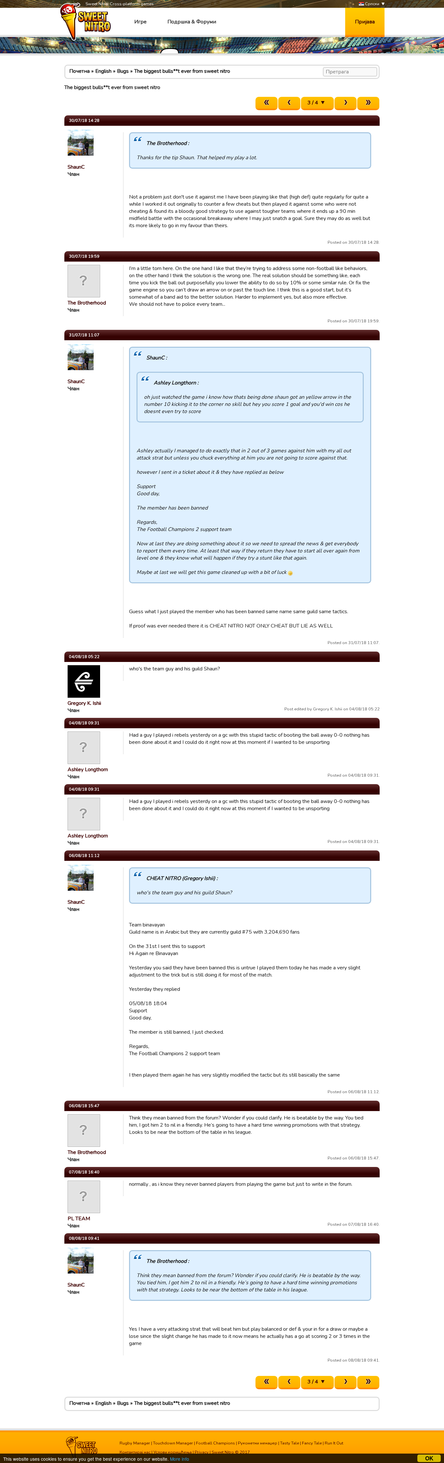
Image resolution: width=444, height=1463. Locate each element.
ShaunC (76, 167)
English (103, 71)
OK (429, 1458)
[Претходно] (289, 103)
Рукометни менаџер (257, 1443)
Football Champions (215, 1443)
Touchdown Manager (173, 1443)
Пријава (365, 21)
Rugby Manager (135, 1443)
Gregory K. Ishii (84, 703)
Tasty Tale (289, 1443)
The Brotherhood (87, 302)
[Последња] (368, 103)
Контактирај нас (135, 1452)
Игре (140, 21)
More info (179, 1459)
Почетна (79, 71)
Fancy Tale (312, 1443)
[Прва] (266, 103)
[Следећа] (345, 103)
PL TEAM (79, 1218)
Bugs (123, 71)
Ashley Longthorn (88, 769)
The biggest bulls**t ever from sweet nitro (182, 71)
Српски (371, 4)
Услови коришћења (172, 1452)
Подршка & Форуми (191, 21)
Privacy (202, 1452)
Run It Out (334, 1443)
